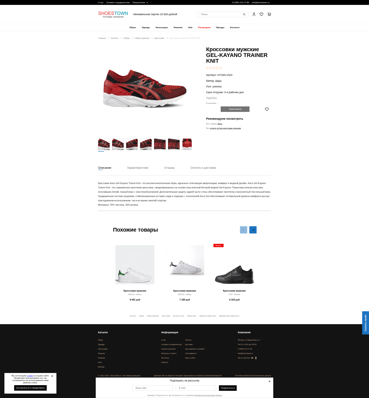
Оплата (188, 340)
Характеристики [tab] (137, 167)
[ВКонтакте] (252, 358)
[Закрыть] (52, 375)
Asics (218, 80)
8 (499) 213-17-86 (240, 2)
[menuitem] (132, 27)
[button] (245, 14)
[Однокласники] (256, 358)
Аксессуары (162, 27)
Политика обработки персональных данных (253, 376)
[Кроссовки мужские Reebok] (234, 266)
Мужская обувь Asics (207, 316)
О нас (100, 2)
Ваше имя (141, 388)
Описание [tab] (104, 167)
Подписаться (228, 388)
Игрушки (101, 353)
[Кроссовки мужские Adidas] (135, 266)
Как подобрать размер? (195, 349)
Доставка (189, 344)
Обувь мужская (142, 38)
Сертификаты (191, 353)
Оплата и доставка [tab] (203, 167)
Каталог (114, 38)
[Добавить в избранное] (267, 109)
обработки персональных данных (208, 395)
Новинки (178, 27)
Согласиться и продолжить (30, 388)
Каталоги (235, 27)
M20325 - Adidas (184, 294)
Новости (164, 362)
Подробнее (211, 98)
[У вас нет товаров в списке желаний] (261, 14)
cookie (30, 375)
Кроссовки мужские (135, 291)
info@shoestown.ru (261, 2)
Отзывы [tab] (169, 167)
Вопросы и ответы (168, 353)
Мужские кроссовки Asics (229, 316)
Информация (169, 332)
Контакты (165, 358)
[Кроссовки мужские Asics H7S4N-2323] (145, 89)
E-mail (182, 388)
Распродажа (204, 27)
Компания (244, 332)
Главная (102, 38)
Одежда (146, 27)
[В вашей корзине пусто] (269, 14)
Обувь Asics (192, 316)
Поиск (204, 14)
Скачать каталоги (168, 349)
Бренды (220, 27)
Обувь (132, 27)
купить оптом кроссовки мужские (225, 128)
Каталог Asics (178, 316)
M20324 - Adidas (135, 294)
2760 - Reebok (234, 294)
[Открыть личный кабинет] (254, 14)
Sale (190, 27)
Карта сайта (190, 358)
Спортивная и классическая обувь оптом (113, 14)
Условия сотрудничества (118, 2)
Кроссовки (159, 38)
